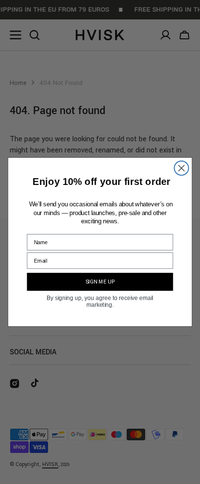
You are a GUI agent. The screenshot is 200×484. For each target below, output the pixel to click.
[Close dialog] (181, 168)
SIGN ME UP (100, 281)
